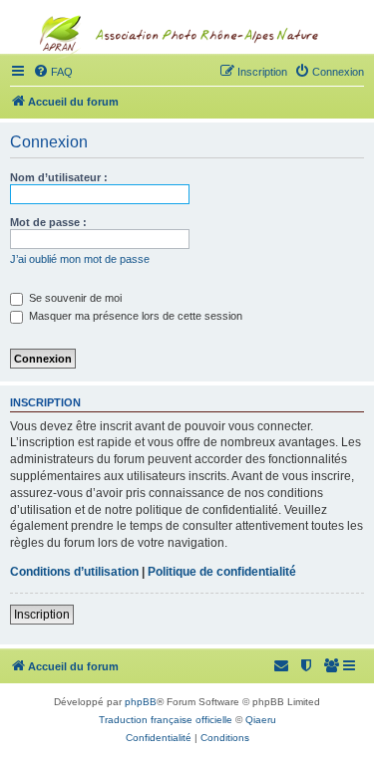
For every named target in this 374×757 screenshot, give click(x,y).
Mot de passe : (48, 222)
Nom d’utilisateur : (59, 177)
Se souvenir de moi (74, 298)
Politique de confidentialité (222, 572)
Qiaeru (260, 719)
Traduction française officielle (165, 719)
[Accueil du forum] (187, 75)
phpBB (141, 701)
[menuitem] (332, 666)
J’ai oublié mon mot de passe (80, 259)
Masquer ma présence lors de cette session (134, 316)
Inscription (42, 615)
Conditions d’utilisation (74, 572)
